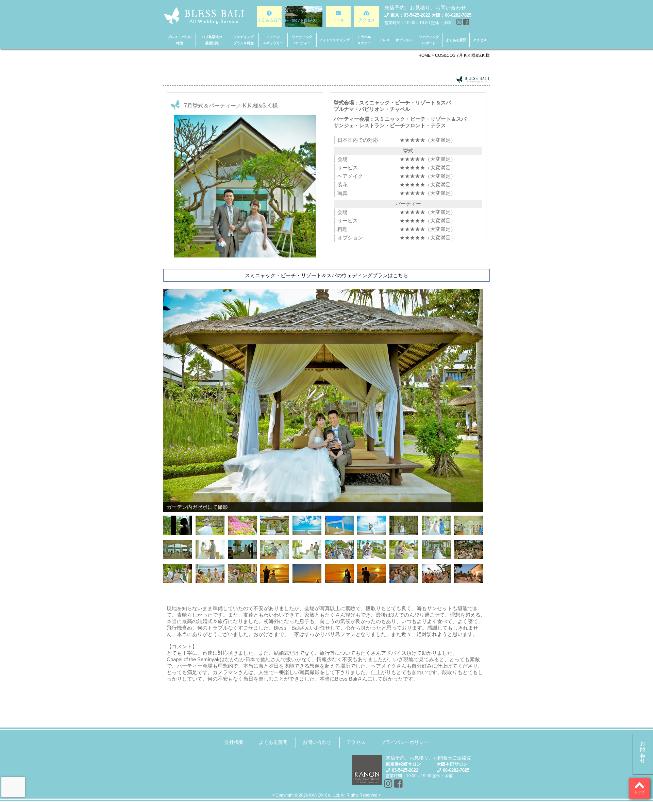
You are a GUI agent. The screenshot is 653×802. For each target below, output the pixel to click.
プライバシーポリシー (405, 742)
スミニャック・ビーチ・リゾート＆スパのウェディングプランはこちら (326, 275)
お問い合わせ (643, 749)
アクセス (356, 742)
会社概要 (234, 742)
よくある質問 (273, 742)
